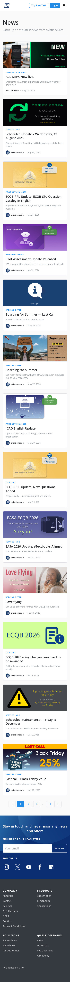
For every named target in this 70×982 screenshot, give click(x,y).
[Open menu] (64, 5)
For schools (9, 945)
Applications (44, 906)
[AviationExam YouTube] (28, 867)
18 (49, 803)
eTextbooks (43, 900)
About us (8, 895)
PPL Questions (45, 950)
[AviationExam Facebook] (39, 867)
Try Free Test (38, 5)
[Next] (58, 804)
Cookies (7, 921)
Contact (7, 900)
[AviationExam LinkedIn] (51, 867)
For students (10, 940)
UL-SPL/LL (42, 945)
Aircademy (43, 955)
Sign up (59, 848)
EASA (40, 940)
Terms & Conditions (14, 926)
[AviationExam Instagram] (6, 867)
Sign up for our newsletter (21, 839)
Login (55, 5)
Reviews (7, 906)
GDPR (6, 916)
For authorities (11, 950)
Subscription (44, 895)
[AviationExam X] (17, 867)
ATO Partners (10, 911)
